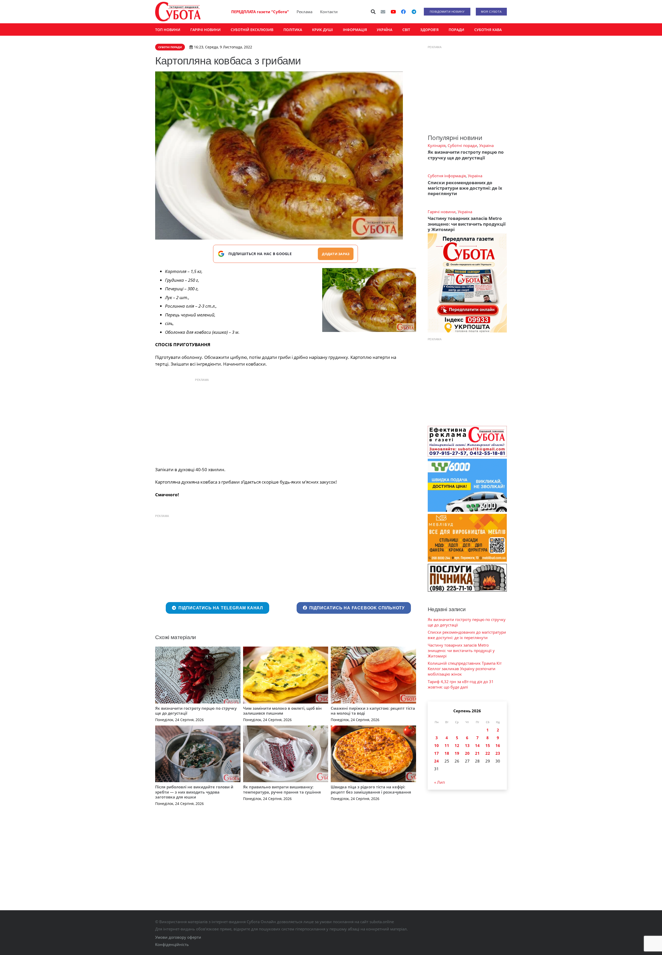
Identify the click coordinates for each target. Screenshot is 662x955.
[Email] (383, 11)
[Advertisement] (285, 421)
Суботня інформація (447, 175)
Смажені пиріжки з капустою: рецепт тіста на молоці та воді (373, 711)
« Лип (439, 782)
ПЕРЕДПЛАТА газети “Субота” (260, 11)
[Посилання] (178, 11)
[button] (373, 11)
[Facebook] (403, 11)
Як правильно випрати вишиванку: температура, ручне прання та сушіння (282, 789)
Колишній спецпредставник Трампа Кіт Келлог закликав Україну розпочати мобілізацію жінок (465, 669)
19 (457, 753)
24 (436, 761)
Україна (486, 145)
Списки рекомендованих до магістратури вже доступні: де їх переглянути (465, 188)
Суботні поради (462, 145)
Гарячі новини (442, 211)
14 (477, 745)
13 (467, 745)
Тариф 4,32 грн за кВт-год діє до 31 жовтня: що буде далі (461, 684)
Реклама (304, 11)
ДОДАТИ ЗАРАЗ (335, 253)
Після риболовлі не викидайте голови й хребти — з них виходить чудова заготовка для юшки (194, 791)
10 (436, 745)
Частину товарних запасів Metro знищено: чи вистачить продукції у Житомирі (467, 223)
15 (487, 745)
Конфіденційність (172, 944)
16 (497, 745)
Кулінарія (437, 145)
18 (447, 753)
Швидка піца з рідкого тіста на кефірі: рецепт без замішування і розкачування (371, 789)
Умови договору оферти (178, 937)
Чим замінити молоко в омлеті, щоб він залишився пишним (282, 711)
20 (467, 753)
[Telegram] (413, 11)
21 (477, 753)
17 (436, 753)
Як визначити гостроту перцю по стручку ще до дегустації (196, 711)
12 (457, 745)
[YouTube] (393, 11)
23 (497, 753)
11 (447, 745)
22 (487, 753)
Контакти (329, 11)
